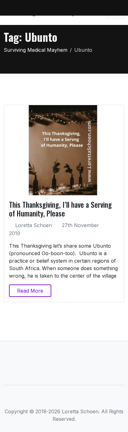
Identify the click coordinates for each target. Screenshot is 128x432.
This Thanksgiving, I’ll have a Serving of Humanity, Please (60, 209)
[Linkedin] (64, 400)
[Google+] (74, 400)
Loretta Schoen (33, 225)
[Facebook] (43, 400)
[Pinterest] (84, 400)
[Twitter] (54, 400)
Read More (30, 291)
